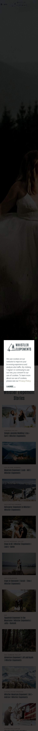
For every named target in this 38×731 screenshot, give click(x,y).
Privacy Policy (25, 381)
